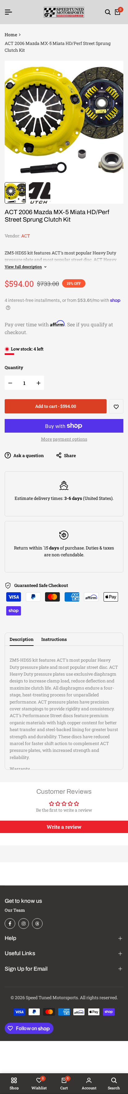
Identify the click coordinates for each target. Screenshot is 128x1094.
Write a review (64, 826)
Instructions (54, 639)
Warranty (20, 769)
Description (22, 639)
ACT (25, 236)
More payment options (64, 439)
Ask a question (28, 455)
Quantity (14, 367)
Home (11, 34)
